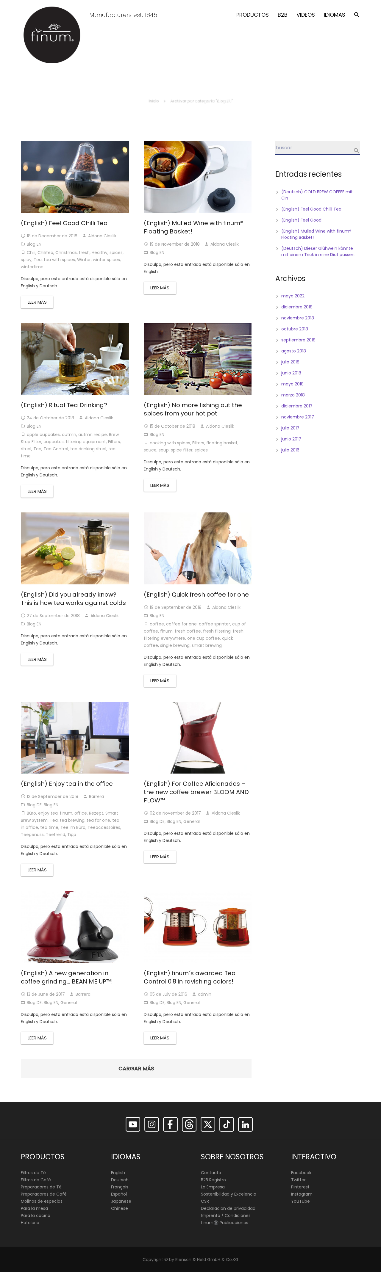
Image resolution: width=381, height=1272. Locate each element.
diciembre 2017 (297, 406)
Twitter (298, 1180)
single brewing (175, 645)
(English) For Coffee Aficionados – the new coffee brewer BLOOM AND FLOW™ (196, 791)
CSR (205, 1201)
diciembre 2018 (297, 307)
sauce (150, 450)
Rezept (96, 813)
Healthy (99, 252)
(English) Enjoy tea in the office (67, 783)
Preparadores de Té (41, 1187)
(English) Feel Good (301, 220)
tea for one (98, 820)
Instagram (302, 1194)
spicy (26, 260)
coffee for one (181, 624)
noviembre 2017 (297, 417)
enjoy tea (48, 813)
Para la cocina (35, 1215)
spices (116, 252)
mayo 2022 (293, 296)
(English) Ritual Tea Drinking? (64, 405)
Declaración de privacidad (228, 1208)
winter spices (106, 260)
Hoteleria (30, 1223)
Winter (84, 260)
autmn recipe (92, 434)
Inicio (154, 100)
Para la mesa (34, 1208)
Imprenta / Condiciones (226, 1215)
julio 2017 (290, 428)
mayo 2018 (292, 384)
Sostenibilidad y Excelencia (228, 1194)
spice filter (182, 450)
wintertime (32, 267)
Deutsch (120, 1180)
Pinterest (300, 1187)
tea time (49, 827)
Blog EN (34, 244)
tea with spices (59, 260)
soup (164, 450)
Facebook (301, 1173)
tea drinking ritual (88, 449)
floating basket (222, 443)
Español (119, 1194)
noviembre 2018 (297, 318)
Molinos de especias (42, 1201)
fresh (84, 252)
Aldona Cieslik (102, 236)
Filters (114, 442)
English (118, 1173)
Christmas (66, 252)
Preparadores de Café (44, 1194)
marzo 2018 (293, 395)
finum (166, 631)
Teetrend (55, 834)
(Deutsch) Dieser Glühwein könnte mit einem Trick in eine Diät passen (318, 251)
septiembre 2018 (298, 340)
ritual (26, 449)
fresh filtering (217, 631)
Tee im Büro (72, 827)
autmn (69, 434)
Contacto (211, 1173)
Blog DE (34, 805)
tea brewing (72, 820)
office (80, 813)
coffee (157, 624)
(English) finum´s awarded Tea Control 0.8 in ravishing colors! (190, 977)
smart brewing (207, 645)
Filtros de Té (33, 1173)
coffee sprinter (214, 624)
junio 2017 (291, 439)
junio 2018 (291, 373)
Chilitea (45, 252)
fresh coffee (188, 631)
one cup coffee (203, 638)
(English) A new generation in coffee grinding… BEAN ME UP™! (67, 977)
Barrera (96, 796)
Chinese (119, 1208)
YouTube (300, 1201)
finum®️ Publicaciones (224, 1223)
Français (119, 1187)
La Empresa (213, 1187)
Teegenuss (32, 834)
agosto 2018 (293, 351)
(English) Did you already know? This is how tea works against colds (73, 598)
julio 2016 (290, 450)
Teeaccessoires (104, 827)
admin (204, 994)
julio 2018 (290, 362)
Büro (31, 813)
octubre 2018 (294, 329)
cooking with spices (170, 443)
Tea (38, 260)
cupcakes (53, 442)
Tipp (71, 834)
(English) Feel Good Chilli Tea (64, 223)
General (191, 821)
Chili (31, 252)
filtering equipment (86, 442)
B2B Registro (213, 1180)
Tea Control (55, 449)
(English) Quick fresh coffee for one (196, 594)
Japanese (121, 1201)
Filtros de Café (36, 1180)
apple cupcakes (43, 434)
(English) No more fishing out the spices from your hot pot (193, 409)
